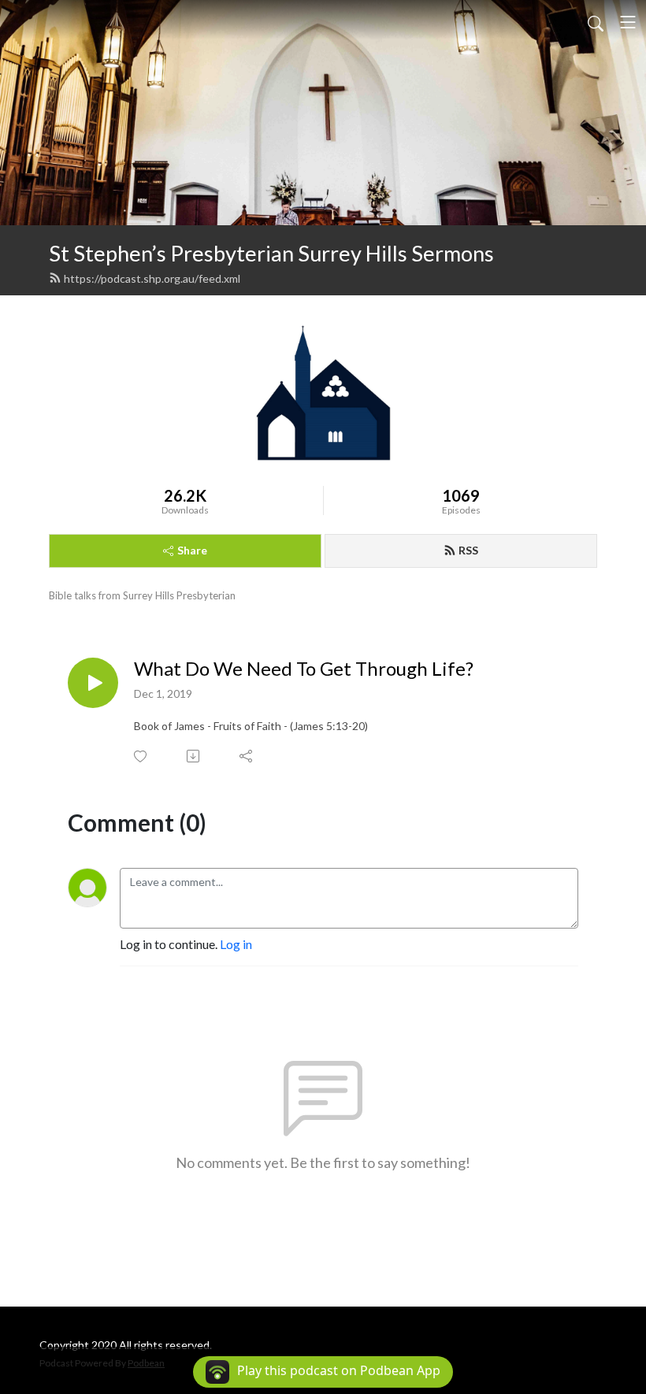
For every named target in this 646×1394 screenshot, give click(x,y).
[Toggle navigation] (628, 22)
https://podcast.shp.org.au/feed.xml (152, 278)
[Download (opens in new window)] (194, 756)
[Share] (247, 756)
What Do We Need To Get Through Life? (303, 669)
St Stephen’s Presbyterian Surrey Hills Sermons (271, 253)
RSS (468, 550)
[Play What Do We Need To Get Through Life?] (93, 683)
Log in (236, 943)
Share (192, 550)
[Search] (595, 22)
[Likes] (141, 756)
